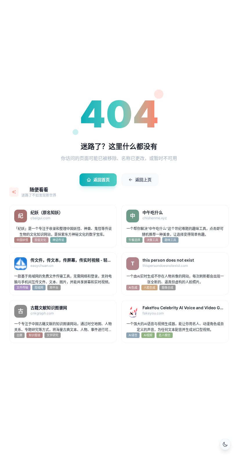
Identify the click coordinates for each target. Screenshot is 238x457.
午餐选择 (134, 240)
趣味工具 (170, 240)
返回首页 (101, 179)
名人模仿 (164, 335)
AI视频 (148, 335)
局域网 (39, 287)
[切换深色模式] (225, 444)
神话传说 (58, 240)
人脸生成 (149, 287)
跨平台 (54, 287)
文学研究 (52, 335)
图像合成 (167, 287)
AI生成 (133, 287)
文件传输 (22, 287)
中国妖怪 (22, 240)
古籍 (19, 335)
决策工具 (152, 240)
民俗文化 (40, 240)
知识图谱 (34, 335)
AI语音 (133, 335)
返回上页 (143, 179)
